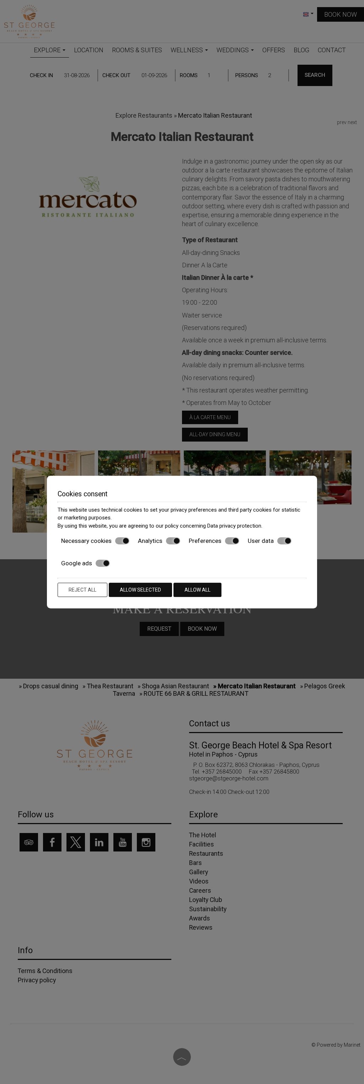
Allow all (197, 590)
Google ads (76, 563)
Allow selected (140, 590)
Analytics (150, 540)
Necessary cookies (86, 540)
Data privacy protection (234, 526)
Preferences (205, 540)
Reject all (82, 590)
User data (261, 540)
